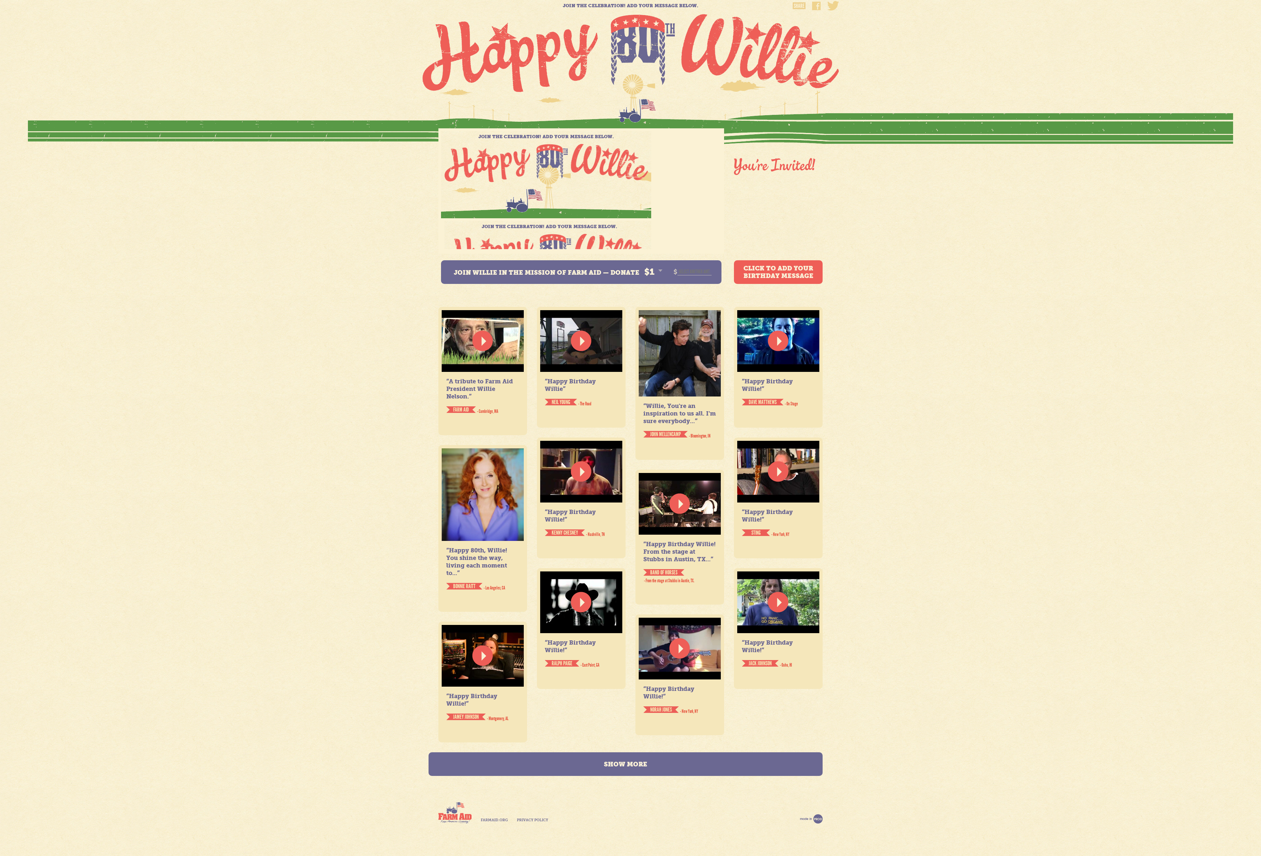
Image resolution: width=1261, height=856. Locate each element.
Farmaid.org (494, 820)
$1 (649, 272)
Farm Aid (455, 813)
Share (799, 5)
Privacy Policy (532, 820)
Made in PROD (811, 819)
